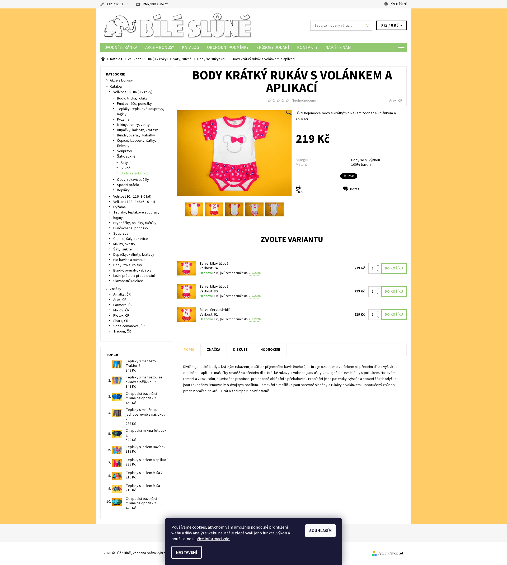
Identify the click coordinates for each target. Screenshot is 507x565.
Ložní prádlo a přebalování (134, 275)
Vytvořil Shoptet (390, 553)
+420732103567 (117, 4)
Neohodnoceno (304, 100)
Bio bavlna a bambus (129, 260)
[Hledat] (368, 26)
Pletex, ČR (121, 315)
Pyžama (123, 119)
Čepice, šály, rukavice (130, 238)
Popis (189, 349)
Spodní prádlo (128, 185)
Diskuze (240, 349)
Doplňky (123, 190)
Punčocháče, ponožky (134, 103)
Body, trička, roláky (132, 98)
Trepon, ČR (122, 331)
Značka (213, 349)
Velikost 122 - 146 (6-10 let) (134, 202)
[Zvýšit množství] (379, 265)
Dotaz (354, 189)
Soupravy (124, 151)
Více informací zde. (213, 539)
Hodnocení (270, 349)
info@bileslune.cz (155, 4)
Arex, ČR (395, 100)
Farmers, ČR (123, 305)
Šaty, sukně (126, 156)
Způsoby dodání (272, 47)
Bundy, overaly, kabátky (136, 135)
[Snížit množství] (379, 271)
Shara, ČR (120, 321)
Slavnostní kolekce (128, 281)
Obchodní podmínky (227, 47)
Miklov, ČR (121, 310)
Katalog (190, 47)
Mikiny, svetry (124, 244)
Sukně (125, 168)
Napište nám (338, 47)
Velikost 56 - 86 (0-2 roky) (132, 92)
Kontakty (307, 47)
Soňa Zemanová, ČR (129, 326)
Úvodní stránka (120, 47)
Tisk (299, 191)
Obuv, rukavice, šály (133, 179)
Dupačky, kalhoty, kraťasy (137, 130)
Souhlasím (320, 531)
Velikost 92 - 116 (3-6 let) (132, 196)
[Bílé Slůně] (176, 25)
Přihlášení (398, 4)
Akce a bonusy (159, 47)
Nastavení (186, 552)
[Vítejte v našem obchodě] (103, 59)
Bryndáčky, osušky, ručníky (134, 223)
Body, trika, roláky (127, 265)
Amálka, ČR (122, 294)
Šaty (124, 162)
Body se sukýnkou (365, 160)
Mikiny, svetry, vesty (133, 124)
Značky (115, 289)
